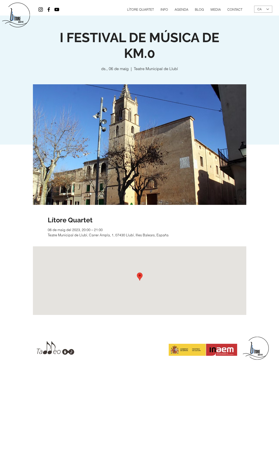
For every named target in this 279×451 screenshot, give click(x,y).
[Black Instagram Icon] (41, 9)
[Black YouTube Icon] (57, 9)
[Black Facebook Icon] (49, 9)
